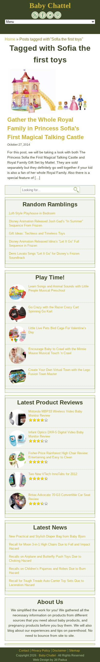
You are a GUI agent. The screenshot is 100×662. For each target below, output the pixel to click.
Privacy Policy (41, 650)
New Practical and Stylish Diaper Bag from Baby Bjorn (47, 536)
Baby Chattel (50, 5)
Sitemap (74, 650)
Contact (24, 650)
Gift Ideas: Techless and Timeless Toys (37, 233)
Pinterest (57, 15)
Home (10, 39)
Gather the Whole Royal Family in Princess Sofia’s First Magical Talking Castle (45, 128)
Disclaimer (59, 650)
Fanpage (42, 15)
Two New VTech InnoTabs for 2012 (52, 474)
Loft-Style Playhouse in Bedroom (32, 213)
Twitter (50, 15)
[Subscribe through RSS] (35, 15)
